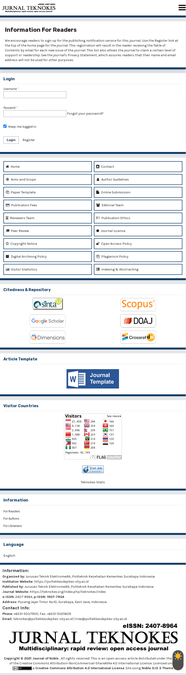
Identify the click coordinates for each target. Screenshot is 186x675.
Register (161, 41)
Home (15, 167)
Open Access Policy (116, 244)
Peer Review (19, 231)
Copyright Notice (23, 244)
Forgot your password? (85, 113)
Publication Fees (23, 205)
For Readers (11, 511)
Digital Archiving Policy (28, 256)
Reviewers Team (21, 218)
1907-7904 (55, 597)
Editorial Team (112, 205)
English (9, 556)
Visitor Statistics (23, 269)
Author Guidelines (115, 179)
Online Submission (115, 192)
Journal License (112, 231)
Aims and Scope (23, 179)
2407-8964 (23, 597)
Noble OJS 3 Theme (157, 668)
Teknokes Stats (93, 482)
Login (11, 140)
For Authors (11, 518)
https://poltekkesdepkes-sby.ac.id (61, 582)
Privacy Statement (82, 55)
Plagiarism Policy (114, 256)
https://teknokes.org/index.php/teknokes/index (68, 592)
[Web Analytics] (92, 469)
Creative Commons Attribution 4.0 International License (79, 668)
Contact (107, 167)
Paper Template (23, 192)
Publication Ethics (115, 218)
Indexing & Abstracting (119, 269)
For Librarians (12, 526)
